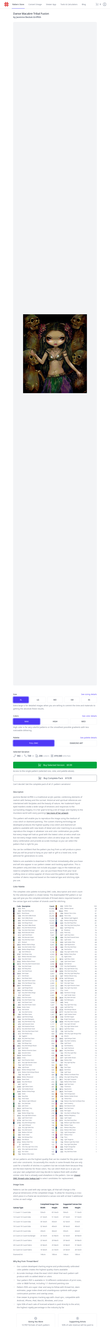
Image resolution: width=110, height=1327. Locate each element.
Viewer (51, 4)
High (55, 721)
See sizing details (89, 694)
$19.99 (58, 778)
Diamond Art (76, 743)
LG (38, 699)
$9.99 (57, 765)
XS (89, 699)
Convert (35, 4)
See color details (89, 716)
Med (83, 721)
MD (54, 699)
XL (21, 699)
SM (72, 699)
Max (27, 721)
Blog (84, 4)
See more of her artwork (57, 813)
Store (18, 4)
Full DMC (33, 743)
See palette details (88, 737)
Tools (69, 4)
